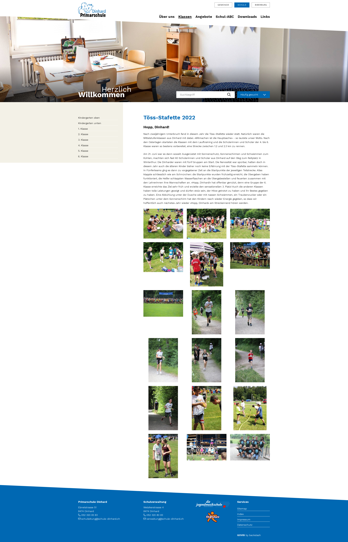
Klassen (185, 17)
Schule (242, 5)
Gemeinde (223, 5)
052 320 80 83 (155, 515)
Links (265, 17)
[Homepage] (92, 9)
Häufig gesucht (249, 94)
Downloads (247, 17)
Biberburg (261, 5)
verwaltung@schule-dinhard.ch (165, 518)
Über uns (167, 17)
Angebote (203, 17)
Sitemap (242, 508)
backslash (255, 535)
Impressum (243, 519)
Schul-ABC (225, 17)
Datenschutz (244, 524)
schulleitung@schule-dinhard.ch (100, 518)
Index (240, 514)
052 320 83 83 (89, 515)
